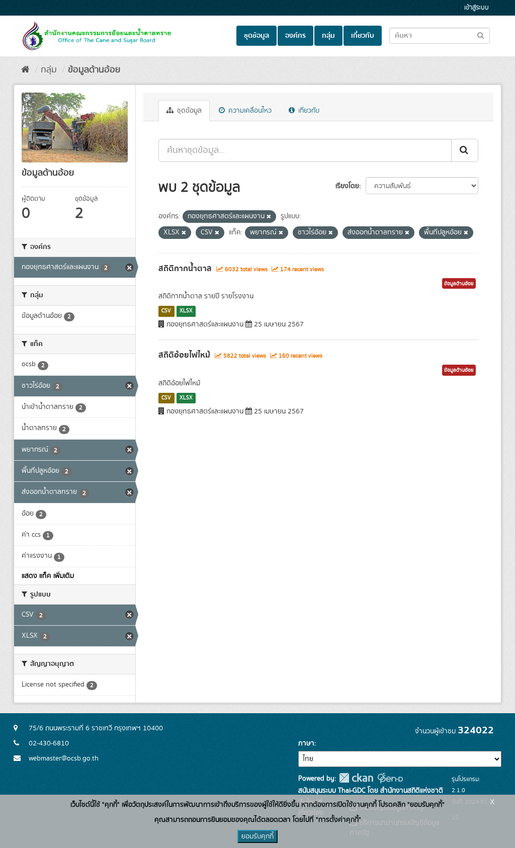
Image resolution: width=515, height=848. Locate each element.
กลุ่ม (328, 35)
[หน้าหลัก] (25, 69)
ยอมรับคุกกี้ (257, 836)
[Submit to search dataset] (480, 35)
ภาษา (306, 743)
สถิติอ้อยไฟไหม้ (184, 355)
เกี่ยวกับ (362, 35)
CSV (166, 311)
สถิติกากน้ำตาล (185, 268)
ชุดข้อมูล (256, 35)
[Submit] (464, 150)
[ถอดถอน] (269, 217)
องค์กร (295, 35)
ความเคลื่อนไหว (249, 111)
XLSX (186, 311)
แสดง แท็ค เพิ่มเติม (48, 576)
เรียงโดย (347, 186)
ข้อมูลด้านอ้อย (94, 69)
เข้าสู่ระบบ (476, 8)
